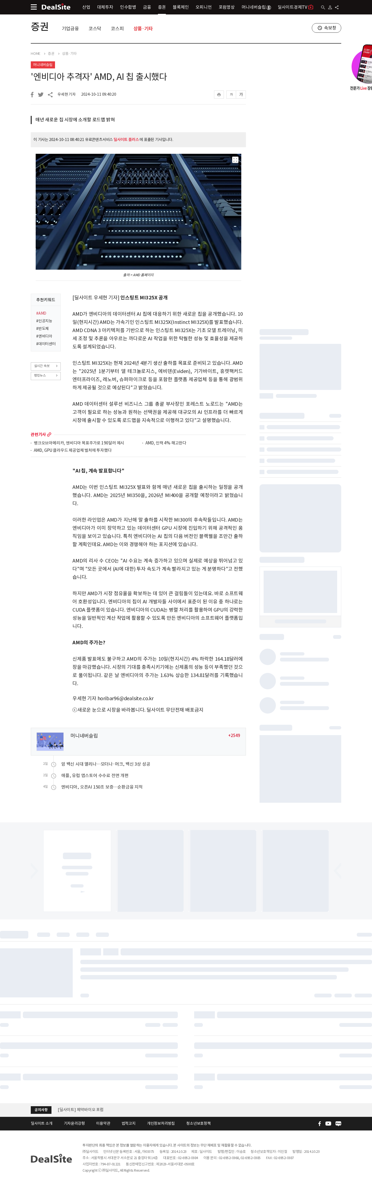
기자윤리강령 (74, 1123)
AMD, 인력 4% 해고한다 (165, 443)
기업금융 (70, 29)
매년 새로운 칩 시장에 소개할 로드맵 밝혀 (75, 119)
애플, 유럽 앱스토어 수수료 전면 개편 (95, 775)
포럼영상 (227, 7)
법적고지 (129, 1123)
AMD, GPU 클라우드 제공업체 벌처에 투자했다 (73, 450)
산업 (86, 7)
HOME (35, 54)
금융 (147, 7)
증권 (162, 7)
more (49, 434)
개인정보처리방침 (161, 1123)
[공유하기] (337, 7)
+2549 (234, 735)
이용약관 (103, 1123)
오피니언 (204, 7)
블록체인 (181, 7)
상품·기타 (143, 29)
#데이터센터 (46, 344)
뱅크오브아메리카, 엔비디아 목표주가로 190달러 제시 (79, 443)
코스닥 (95, 29)
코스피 (117, 29)
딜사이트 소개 (42, 1123)
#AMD (41, 313)
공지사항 (41, 1110)
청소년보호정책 (198, 1123)
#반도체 (42, 328)
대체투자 (105, 7)
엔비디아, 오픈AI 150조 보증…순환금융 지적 (102, 787)
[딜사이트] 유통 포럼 (75, 1109)
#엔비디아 (44, 336)
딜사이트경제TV (292, 7)
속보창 (330, 28)
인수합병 (128, 7)
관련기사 (38, 434)
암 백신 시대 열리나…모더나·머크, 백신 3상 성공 (105, 764)
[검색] (323, 7)
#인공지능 (44, 321)
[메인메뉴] (34, 7)
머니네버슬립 (254, 7)
